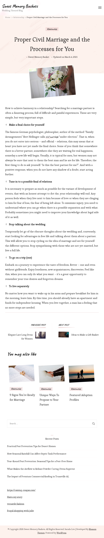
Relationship (52, 29)
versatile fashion (15, 503)
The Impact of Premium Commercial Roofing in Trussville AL (38, 476)
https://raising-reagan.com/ (21, 490)
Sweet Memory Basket (38, 57)
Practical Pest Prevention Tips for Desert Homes (31, 446)
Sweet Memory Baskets (20, 6)
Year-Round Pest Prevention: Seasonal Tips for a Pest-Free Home (39, 461)
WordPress (61, 533)
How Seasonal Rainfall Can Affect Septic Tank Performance (36, 453)
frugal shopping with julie (20, 510)
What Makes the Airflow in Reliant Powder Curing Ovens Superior (41, 468)
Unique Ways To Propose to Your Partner (49, 399)
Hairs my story (14, 496)
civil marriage (52, 136)
